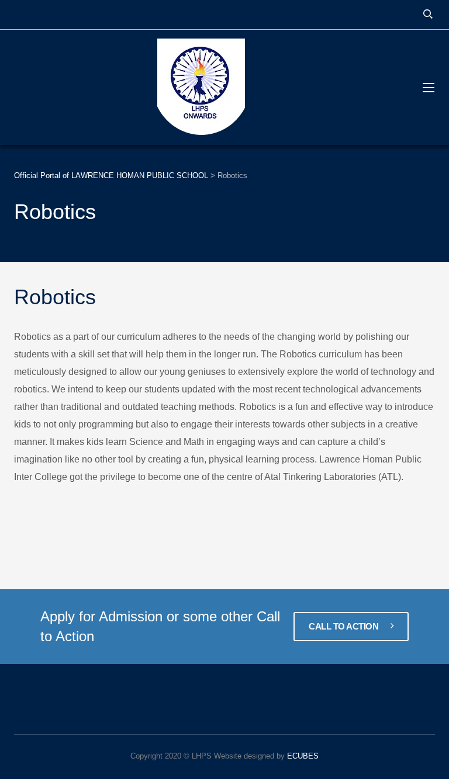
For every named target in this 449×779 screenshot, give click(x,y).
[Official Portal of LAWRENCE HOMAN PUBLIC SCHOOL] (207, 87)
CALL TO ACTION (345, 626)
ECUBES (303, 756)
